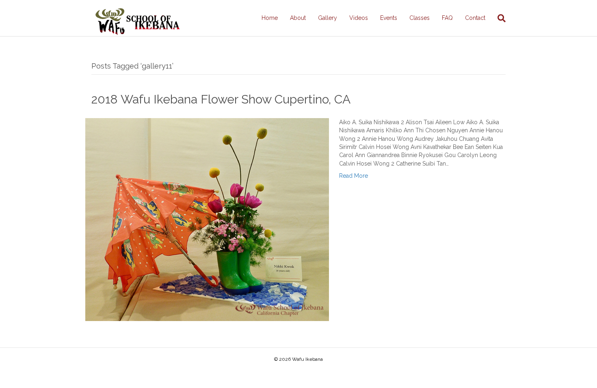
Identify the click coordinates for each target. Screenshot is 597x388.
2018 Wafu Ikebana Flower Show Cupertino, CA (220, 99)
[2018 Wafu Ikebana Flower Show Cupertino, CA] (207, 219)
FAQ (447, 18)
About (298, 18)
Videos (358, 18)
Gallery (327, 18)
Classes (419, 18)
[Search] (498, 18)
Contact (475, 18)
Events (388, 18)
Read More (353, 175)
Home (270, 18)
